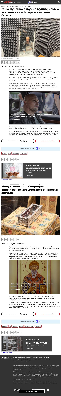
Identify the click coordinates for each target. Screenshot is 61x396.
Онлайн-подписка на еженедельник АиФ (23, 359)
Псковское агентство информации (10, 58)
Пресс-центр (29, 357)
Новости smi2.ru (6, 179)
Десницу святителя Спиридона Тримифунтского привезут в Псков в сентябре (32, 285)
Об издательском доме (19, 357)
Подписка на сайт (39, 359)
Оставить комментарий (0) (47, 141)
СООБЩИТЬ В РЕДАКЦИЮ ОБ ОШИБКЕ (21, 361)
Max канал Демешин (6, 235)
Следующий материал (31, 391)
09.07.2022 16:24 (5, 6)
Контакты (47, 359)
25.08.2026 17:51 (5, 184)
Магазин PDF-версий (44, 357)
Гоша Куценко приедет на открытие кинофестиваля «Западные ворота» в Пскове (33, 115)
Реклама (35, 357)
